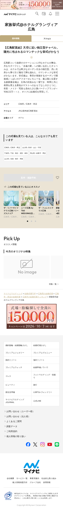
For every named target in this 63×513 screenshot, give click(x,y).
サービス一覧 (22, 478)
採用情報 (47, 482)
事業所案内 (34, 478)
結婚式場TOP (30, 293)
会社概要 (10, 478)
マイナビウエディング (13, 293)
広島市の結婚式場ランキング (35, 297)
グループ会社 (35, 482)
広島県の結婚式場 (45, 293)
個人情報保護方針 (19, 482)
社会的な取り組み (48, 478)
